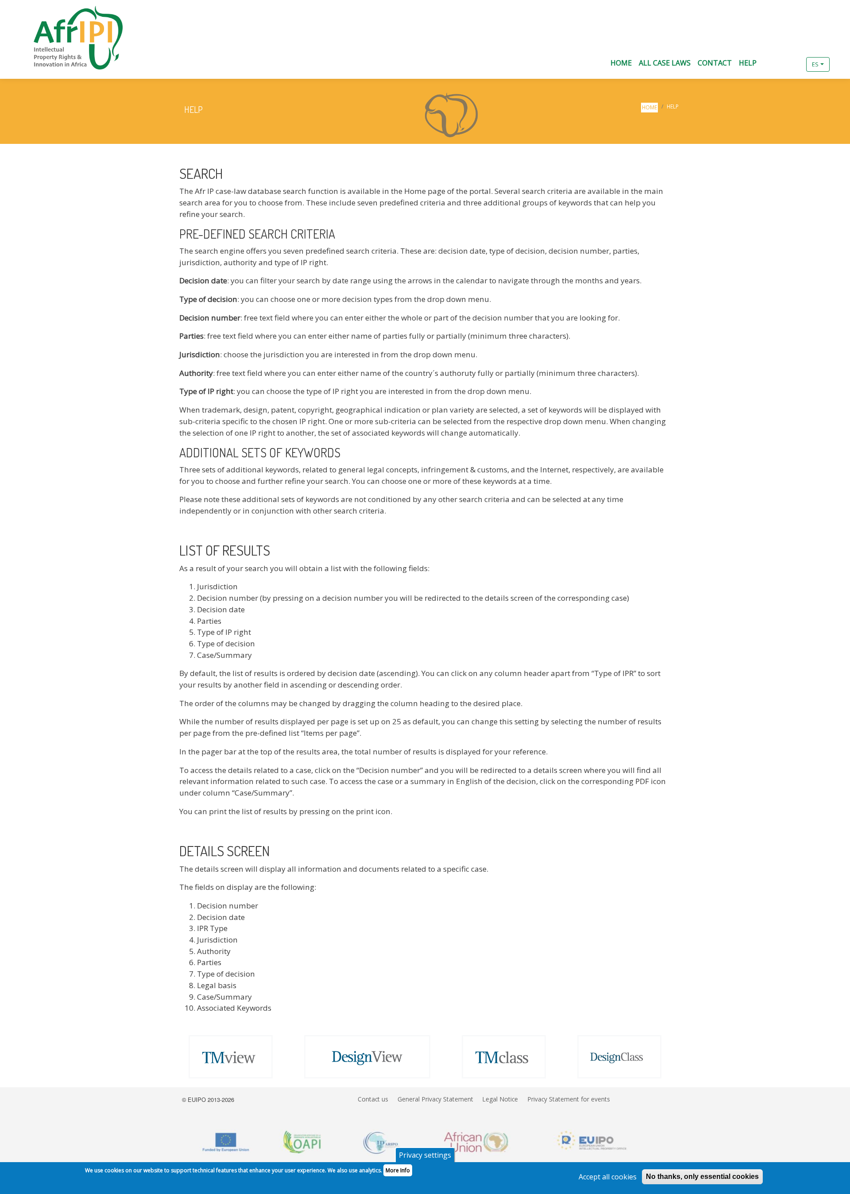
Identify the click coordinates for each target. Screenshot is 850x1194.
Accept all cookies (608, 1177)
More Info (398, 1170)
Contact (715, 63)
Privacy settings (425, 1155)
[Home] (66, 38)
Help (748, 63)
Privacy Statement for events (568, 1099)
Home (621, 63)
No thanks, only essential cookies (702, 1176)
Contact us (373, 1099)
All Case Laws (665, 63)
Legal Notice (500, 1099)
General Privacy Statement (435, 1099)
